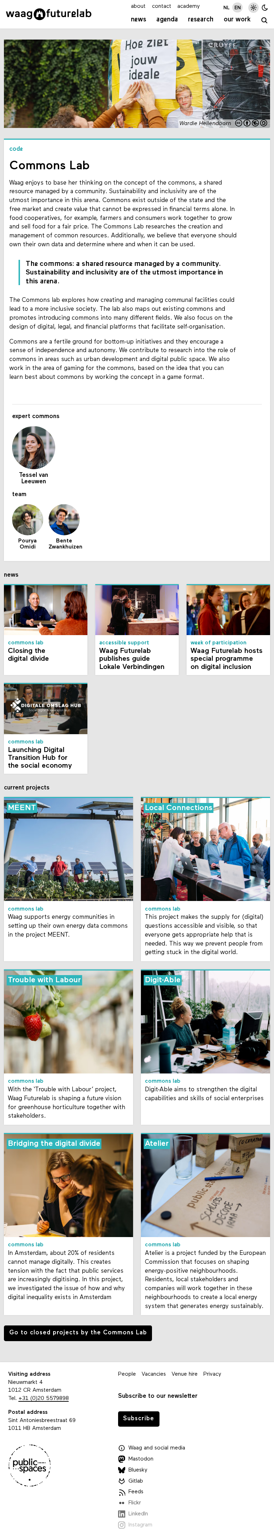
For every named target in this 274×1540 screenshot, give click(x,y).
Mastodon (140, 1459)
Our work (237, 19)
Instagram (140, 1525)
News (138, 19)
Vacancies (154, 1374)
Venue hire (185, 1374)
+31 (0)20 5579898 (44, 1398)
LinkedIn (138, 1514)
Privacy (212, 1374)
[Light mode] (253, 7)
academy (188, 6)
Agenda (167, 19)
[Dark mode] (265, 7)
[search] (264, 20)
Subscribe (138, 1419)
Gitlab (135, 1481)
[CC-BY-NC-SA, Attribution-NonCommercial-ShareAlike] (251, 123)
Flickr (134, 1503)
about (138, 6)
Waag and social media (156, 1448)
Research (200, 19)
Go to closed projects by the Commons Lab (78, 1333)
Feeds (135, 1492)
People (127, 1374)
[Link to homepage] (48, 14)
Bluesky (137, 1470)
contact (161, 6)
